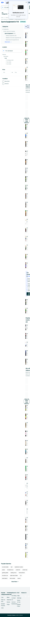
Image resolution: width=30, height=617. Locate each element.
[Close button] (26, 2)
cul (20, 575)
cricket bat (24, 569)
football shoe (10, 569)
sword (19, 578)
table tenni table (14, 575)
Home (2, 17)
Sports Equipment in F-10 (20, 19)
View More (14, 581)
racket (3, 569)
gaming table (5, 572)
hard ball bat (22, 572)
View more (7, 42)
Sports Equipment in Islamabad (7, 19)
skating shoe (13, 572)
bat (11, 567)
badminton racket (19, 567)
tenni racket (12, 578)
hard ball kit (4, 578)
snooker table (5, 567)
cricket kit (18, 569)
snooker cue (5, 575)
